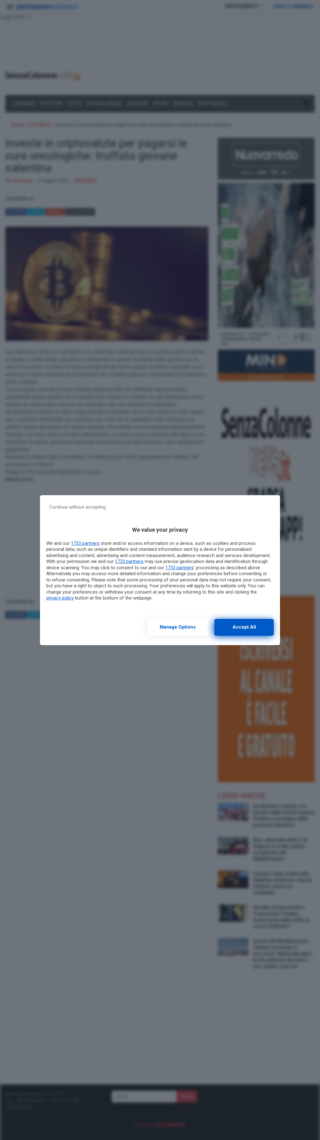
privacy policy (60, 598)
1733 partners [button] (85, 543)
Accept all (244, 627)
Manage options (178, 627)
